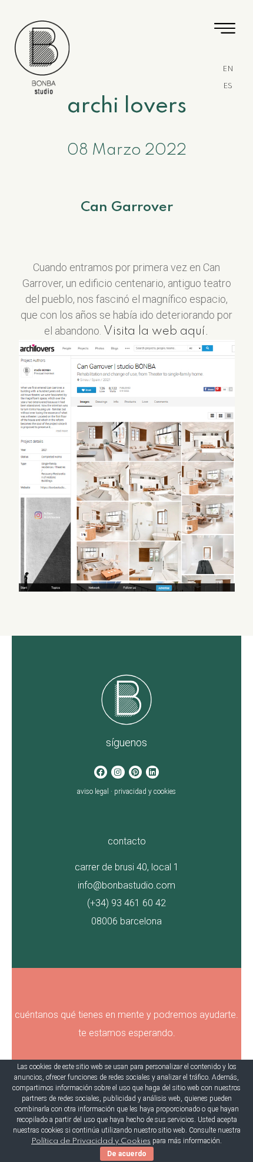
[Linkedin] (152, 772)
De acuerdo (127, 1154)
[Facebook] (100, 772)
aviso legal (93, 791)
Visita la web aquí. (156, 332)
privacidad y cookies (145, 791)
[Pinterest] (135, 772)
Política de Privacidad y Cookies (91, 1141)
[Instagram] (117, 772)
